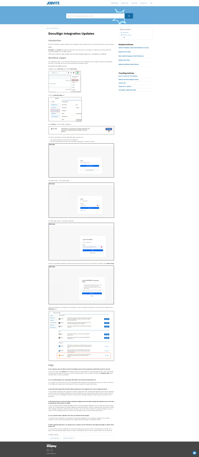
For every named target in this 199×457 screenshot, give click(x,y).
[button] (194, 453)
